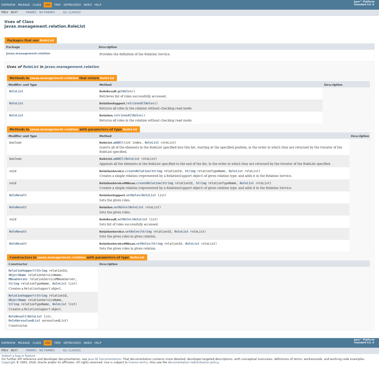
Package (24, 4)
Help (98, 4)
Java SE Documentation (104, 359)
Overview (8, 4)
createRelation (137, 171)
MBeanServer (18, 279)
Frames (31, 12)
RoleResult (18, 195)
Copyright (8, 362)
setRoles (133, 195)
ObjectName (17, 275)
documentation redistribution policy (193, 362)
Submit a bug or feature (18, 355)
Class (37, 4)
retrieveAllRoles (140, 103)
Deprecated (72, 4)
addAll (118, 142)
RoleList (47, 40)
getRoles (125, 91)
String (157, 171)
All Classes (72, 12)
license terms (138, 362)
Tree (57, 4)
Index (88, 4)
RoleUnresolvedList (24, 320)
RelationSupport (22, 270)
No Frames (47, 12)
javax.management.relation (28, 53)
